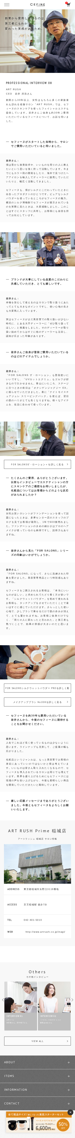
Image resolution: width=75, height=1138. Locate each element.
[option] (21, 1006)
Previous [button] (6, 1001)
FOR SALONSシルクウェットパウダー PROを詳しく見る (37, 690)
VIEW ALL (38, 1041)
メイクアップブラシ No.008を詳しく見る (37, 702)
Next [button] (69, 1001)
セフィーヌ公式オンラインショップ (37, 4)
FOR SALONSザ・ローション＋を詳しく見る (37, 464)
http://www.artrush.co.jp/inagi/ (45, 932)
